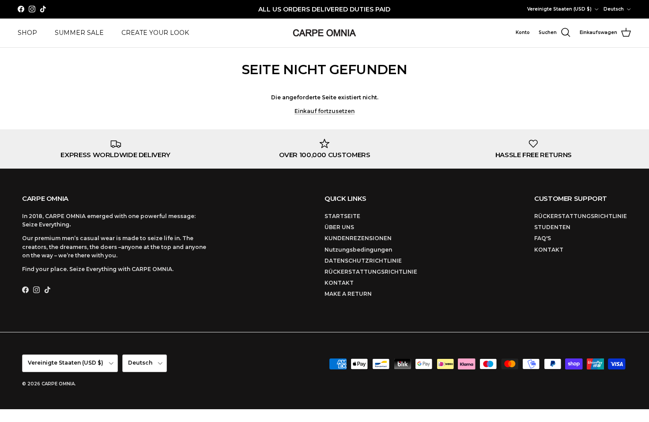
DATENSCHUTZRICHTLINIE (363, 260)
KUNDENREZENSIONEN (358, 238)
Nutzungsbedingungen (358, 249)
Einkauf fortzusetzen (324, 111)
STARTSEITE (342, 216)
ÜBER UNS (339, 227)
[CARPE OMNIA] (324, 32)
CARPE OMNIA (58, 384)
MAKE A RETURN (348, 293)
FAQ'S (542, 238)
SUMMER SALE (79, 33)
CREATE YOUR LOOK (155, 33)
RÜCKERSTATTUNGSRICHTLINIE (370, 271)
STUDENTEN (552, 227)
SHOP (27, 33)
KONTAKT (339, 282)
